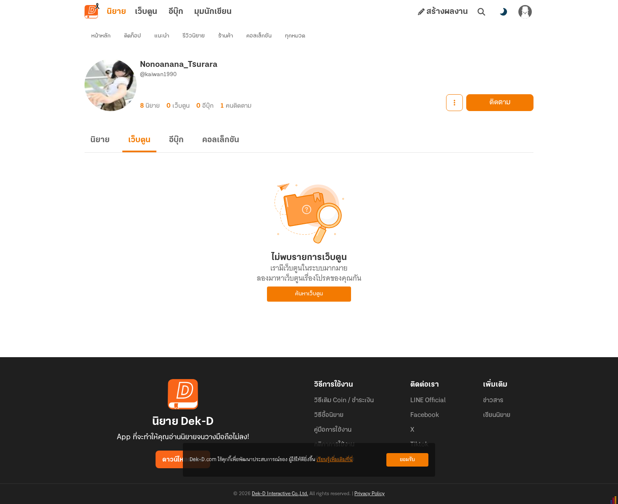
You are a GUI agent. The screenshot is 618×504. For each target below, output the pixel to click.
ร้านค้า (225, 36)
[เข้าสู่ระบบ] (525, 11)
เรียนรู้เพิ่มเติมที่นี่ (335, 459)
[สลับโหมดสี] (503, 11)
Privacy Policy (369, 493)
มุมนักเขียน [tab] (213, 12)
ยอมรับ (407, 459)
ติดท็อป (132, 36)
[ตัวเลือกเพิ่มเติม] (454, 102)
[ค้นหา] (481, 11)
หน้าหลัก (101, 36)
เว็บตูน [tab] (146, 12)
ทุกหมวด (295, 36)
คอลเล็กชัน (259, 36)
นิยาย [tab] (116, 12)
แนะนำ (161, 36)
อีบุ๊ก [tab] (176, 12)
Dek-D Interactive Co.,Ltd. (280, 493)
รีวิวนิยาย (193, 36)
